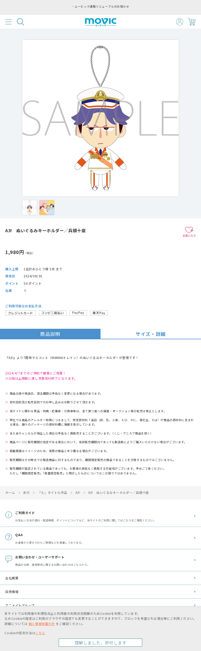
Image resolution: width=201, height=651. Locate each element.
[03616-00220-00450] (29, 207)
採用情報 (11, 591)
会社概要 (11, 578)
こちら (40, 633)
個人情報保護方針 (42, 623)
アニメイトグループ (20, 605)
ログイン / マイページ (179, 21)
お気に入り (189, 235)
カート (191, 22)
